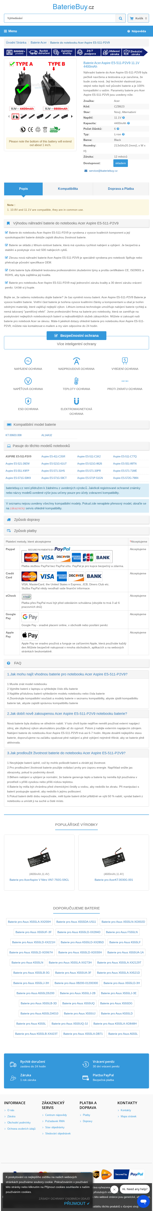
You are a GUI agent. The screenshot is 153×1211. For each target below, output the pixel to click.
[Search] (121, 18)
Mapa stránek (128, 1116)
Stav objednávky (54, 1127)
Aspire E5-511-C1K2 (89, 456)
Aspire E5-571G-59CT (54, 477)
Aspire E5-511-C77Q (125, 456)
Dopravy (87, 1121)
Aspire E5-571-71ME (125, 470)
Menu (12, 31)
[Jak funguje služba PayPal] (129, 1174)
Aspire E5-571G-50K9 (18, 477)
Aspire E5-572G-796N (125, 477)
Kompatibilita (68, 188)
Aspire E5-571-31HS (53, 470)
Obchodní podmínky (19, 1122)
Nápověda (138, 31)
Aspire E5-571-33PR (89, 470)
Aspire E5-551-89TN (124, 463)
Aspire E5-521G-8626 (89, 463)
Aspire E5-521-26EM (17, 463)
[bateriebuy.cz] (76, 10)
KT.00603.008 (14, 435)
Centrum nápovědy (55, 1115)
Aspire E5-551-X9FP (17, 470)
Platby (86, 1115)
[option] (40, 86)
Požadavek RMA (54, 1121)
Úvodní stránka (16, 42)
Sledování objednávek (57, 1133)
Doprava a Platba (121, 188)
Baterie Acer (39, 42)
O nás (10, 1110)
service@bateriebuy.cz (103, 170)
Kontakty (125, 1110)
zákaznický (17, 508)
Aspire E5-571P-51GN (90, 477)
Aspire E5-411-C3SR (53, 456)
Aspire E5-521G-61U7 (54, 463)
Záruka (11, 1116)
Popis (23, 188)
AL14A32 (46, 435)
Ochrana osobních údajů (21, 1128)
